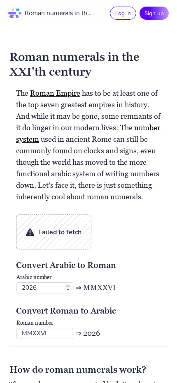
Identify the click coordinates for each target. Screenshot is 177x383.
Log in (123, 13)
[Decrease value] (68, 289)
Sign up (154, 13)
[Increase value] (68, 286)
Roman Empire (55, 93)
